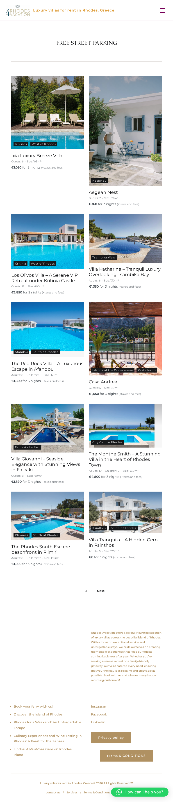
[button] (139, 792)
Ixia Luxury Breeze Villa (36, 155)
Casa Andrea (103, 382)
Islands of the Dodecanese (112, 370)
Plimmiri (21, 535)
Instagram (99, 706)
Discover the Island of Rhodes (38, 714)
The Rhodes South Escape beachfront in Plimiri (40, 549)
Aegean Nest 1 (105, 192)
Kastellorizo (147, 370)
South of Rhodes (45, 352)
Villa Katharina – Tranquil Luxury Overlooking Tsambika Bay (125, 271)
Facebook (99, 714)
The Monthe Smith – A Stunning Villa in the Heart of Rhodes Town (125, 459)
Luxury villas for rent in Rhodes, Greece (73, 10)
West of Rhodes (44, 144)
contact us (53, 792)
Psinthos (99, 528)
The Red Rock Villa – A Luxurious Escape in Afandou (47, 366)
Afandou (21, 352)
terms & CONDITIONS (126, 756)
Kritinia (20, 263)
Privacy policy (111, 738)
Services (71, 792)
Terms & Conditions (97, 792)
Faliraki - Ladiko (27, 447)
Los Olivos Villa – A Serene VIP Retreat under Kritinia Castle (44, 277)
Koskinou (99, 180)
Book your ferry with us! (33, 706)
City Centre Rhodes (107, 442)
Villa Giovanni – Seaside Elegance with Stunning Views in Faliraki (45, 464)
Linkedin (98, 722)
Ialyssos (21, 144)
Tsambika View (103, 257)
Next (101, 591)
